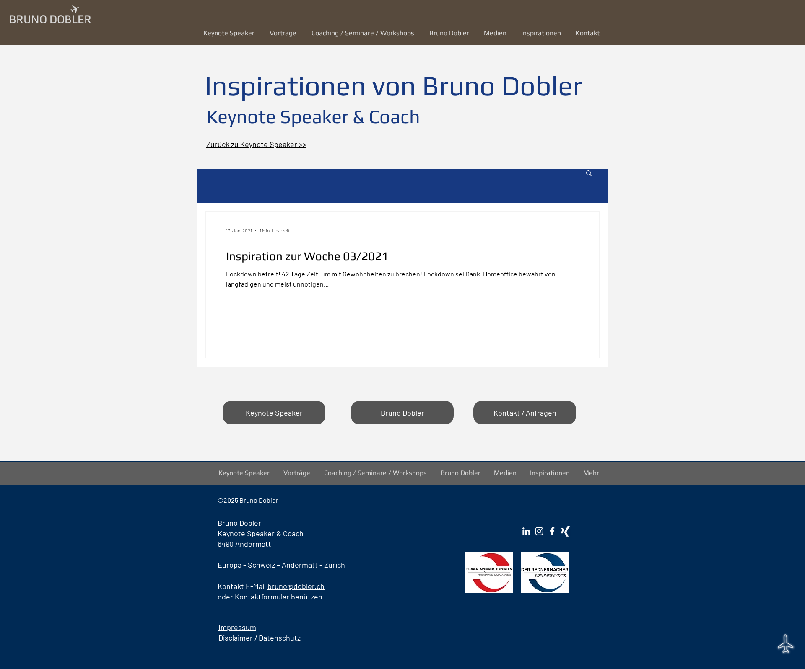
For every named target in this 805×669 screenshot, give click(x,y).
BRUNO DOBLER (50, 19)
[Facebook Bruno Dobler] (552, 531)
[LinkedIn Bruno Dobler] (526, 531)
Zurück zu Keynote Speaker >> (256, 144)
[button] (284, 32)
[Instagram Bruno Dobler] (539, 531)
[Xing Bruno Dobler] (565, 531)
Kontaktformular (262, 596)
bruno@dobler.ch (296, 586)
